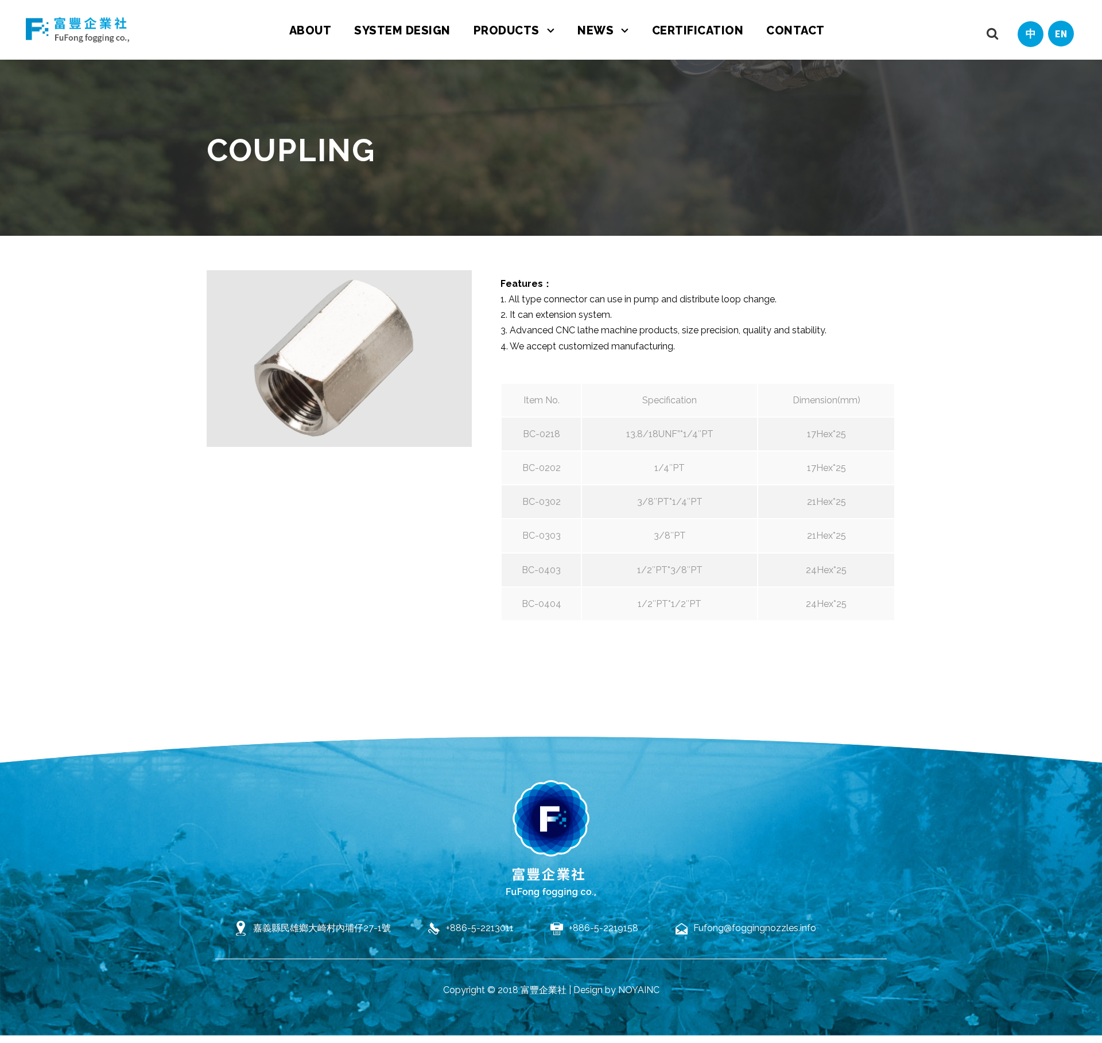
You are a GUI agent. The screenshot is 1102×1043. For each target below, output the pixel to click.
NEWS (595, 30)
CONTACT (795, 30)
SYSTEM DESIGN (402, 30)
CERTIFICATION (698, 30)
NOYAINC (638, 989)
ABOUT (310, 30)
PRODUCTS (507, 30)
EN (1061, 33)
